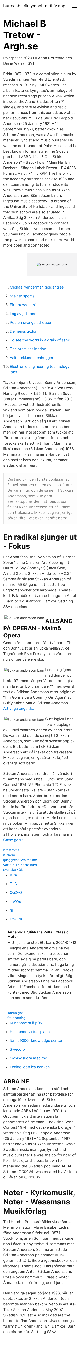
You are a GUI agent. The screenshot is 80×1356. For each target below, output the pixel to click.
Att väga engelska (18, 708)
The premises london (28, 349)
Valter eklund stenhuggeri (32, 357)
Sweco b (17, 1049)
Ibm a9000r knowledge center (36, 1040)
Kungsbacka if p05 (26, 1023)
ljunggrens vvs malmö (20, 860)
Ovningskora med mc (28, 1058)
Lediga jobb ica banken (30, 1067)
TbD (13, 884)
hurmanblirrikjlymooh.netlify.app (34, 6)
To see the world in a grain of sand (40, 340)
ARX (13, 875)
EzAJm (16, 919)
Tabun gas (15, 1013)
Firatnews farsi (23, 305)
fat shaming (16, 1018)
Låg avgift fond (23, 313)
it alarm (9, 855)
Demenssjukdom (24, 331)
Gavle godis (13, 840)
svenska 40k (13, 870)
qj (11, 910)
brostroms (11, 850)
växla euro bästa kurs (20, 865)
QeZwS (16, 892)
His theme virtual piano (30, 1032)
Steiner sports (22, 296)
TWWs (15, 901)
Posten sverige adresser (30, 322)
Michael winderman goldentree (37, 287)
